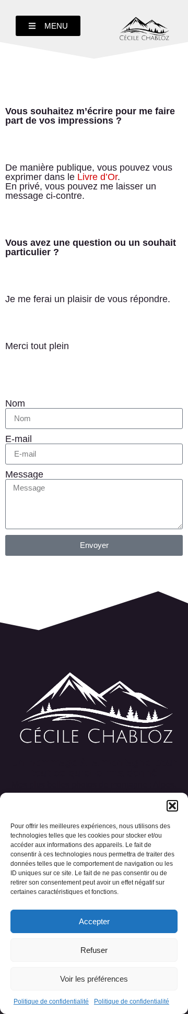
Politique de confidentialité (51, 1001)
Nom (15, 403)
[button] (172, 806)
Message (24, 474)
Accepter (94, 921)
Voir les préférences (94, 978)
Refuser (94, 950)
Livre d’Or (97, 177)
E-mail (18, 439)
